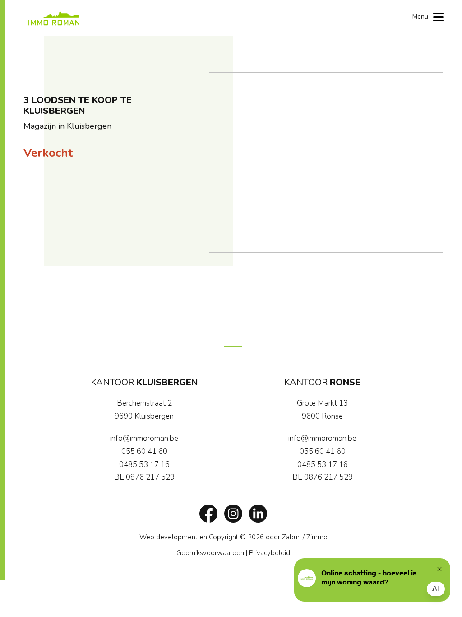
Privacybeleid (269, 552)
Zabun (291, 537)
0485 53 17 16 (144, 464)
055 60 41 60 (144, 451)
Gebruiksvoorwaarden (210, 552)
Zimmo (317, 537)
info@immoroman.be (144, 438)
